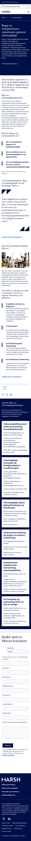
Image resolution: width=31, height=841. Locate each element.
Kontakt (5, 389)
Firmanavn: (6, 695)
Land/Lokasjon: (8, 704)
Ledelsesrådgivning (8, 795)
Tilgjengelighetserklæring (19, 823)
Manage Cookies (6, 831)
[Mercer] (8, 12)
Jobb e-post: (6, 677)
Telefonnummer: (8, 686)
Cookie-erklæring (20, 826)
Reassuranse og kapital (10, 788)
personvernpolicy (8, 755)
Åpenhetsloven (18, 828)
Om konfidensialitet (7, 826)
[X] (3, 818)
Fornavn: (5, 659)
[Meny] (28, 12)
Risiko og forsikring (8, 785)
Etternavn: (6, 668)
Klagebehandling (7, 828)
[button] (29, 2)
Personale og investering (10, 792)
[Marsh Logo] (11, 779)
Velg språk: (10, 648)
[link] (3, 394)
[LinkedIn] (9, 818)
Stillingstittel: (7, 713)
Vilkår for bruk (6, 823)
